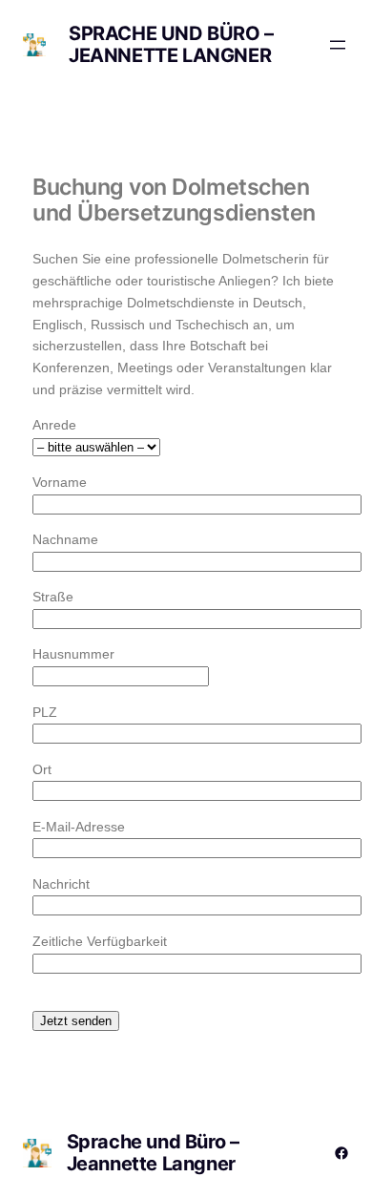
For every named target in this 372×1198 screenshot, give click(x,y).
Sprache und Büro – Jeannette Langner (171, 44)
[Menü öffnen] (337, 44)
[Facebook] (341, 1153)
